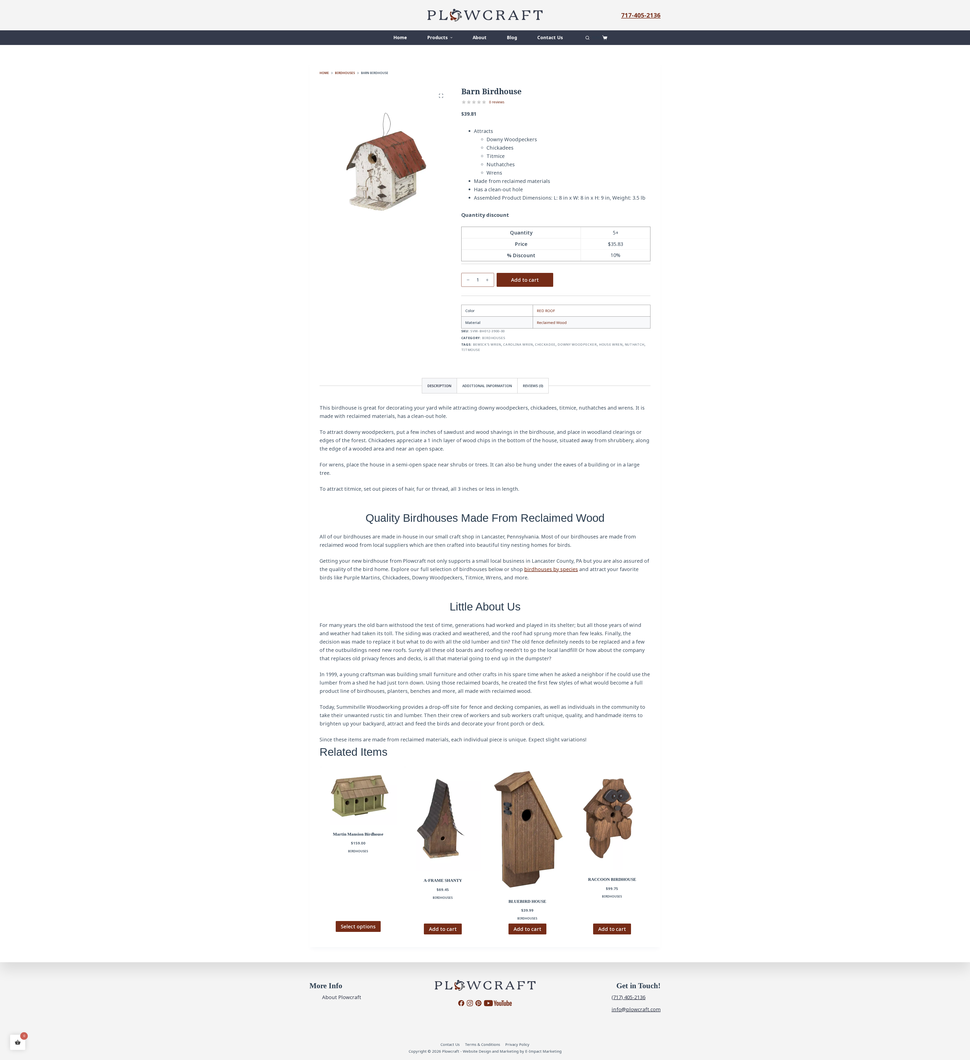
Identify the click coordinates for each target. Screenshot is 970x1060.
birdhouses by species (551, 569)
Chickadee (545, 344)
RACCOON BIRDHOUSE (612, 879)
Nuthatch (634, 344)
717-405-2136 (641, 15)
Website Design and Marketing (491, 1051)
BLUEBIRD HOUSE (527, 901)
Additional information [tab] (487, 385)
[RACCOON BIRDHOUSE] (611, 818)
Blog (512, 37)
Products (437, 37)
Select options (358, 926)
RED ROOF (546, 310)
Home (400, 37)
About (480, 37)
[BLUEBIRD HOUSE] (527, 829)
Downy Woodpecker (577, 344)
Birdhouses (493, 338)
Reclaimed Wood (552, 322)
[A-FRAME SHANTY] (442, 818)
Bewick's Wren (487, 344)
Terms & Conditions (482, 1044)
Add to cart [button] (443, 929)
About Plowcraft (341, 997)
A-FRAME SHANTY (443, 880)
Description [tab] (439, 385)
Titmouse (470, 349)
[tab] (533, 385)
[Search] (587, 38)
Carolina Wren (518, 344)
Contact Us (550, 37)
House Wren (611, 344)
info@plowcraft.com (636, 1009)
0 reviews (496, 102)
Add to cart (525, 279)
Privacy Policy (517, 1044)
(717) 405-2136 (628, 997)
